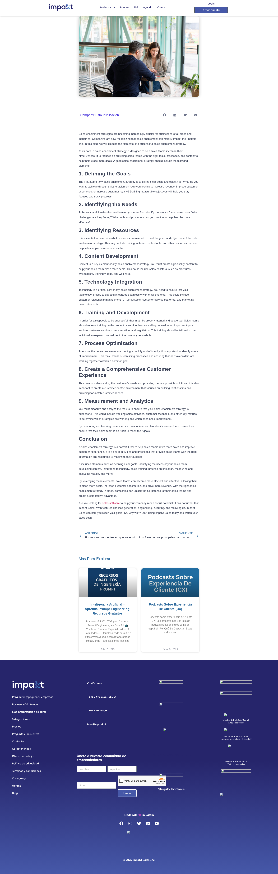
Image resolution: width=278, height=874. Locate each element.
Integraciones (21, 719)
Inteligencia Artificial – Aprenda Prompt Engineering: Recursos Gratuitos (107, 609)
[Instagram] (130, 823)
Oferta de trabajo (22, 756)
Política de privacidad (25, 763)
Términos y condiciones (26, 770)
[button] (164, 115)
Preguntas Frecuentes (25, 734)
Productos (105, 7)
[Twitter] (139, 823)
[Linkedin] (148, 823)
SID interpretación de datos (29, 711)
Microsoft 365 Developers (171, 755)
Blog (15, 793)
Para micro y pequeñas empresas (32, 697)
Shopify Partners (171, 789)
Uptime (16, 785)
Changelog (19, 778)
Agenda (148, 7)
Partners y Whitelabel (25, 704)
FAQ (136, 7)
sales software (111, 503)
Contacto (162, 7)
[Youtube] (157, 823)
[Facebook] (121, 823)
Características (21, 748)
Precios (124, 7)
